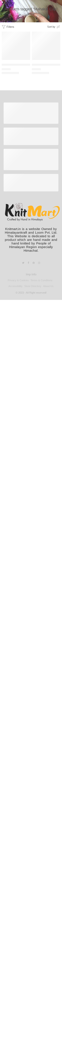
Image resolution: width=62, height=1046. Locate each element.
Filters (10, 26)
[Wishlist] (26, 35)
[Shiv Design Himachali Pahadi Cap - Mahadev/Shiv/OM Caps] (16, 46)
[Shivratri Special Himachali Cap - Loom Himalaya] (46, 46)
